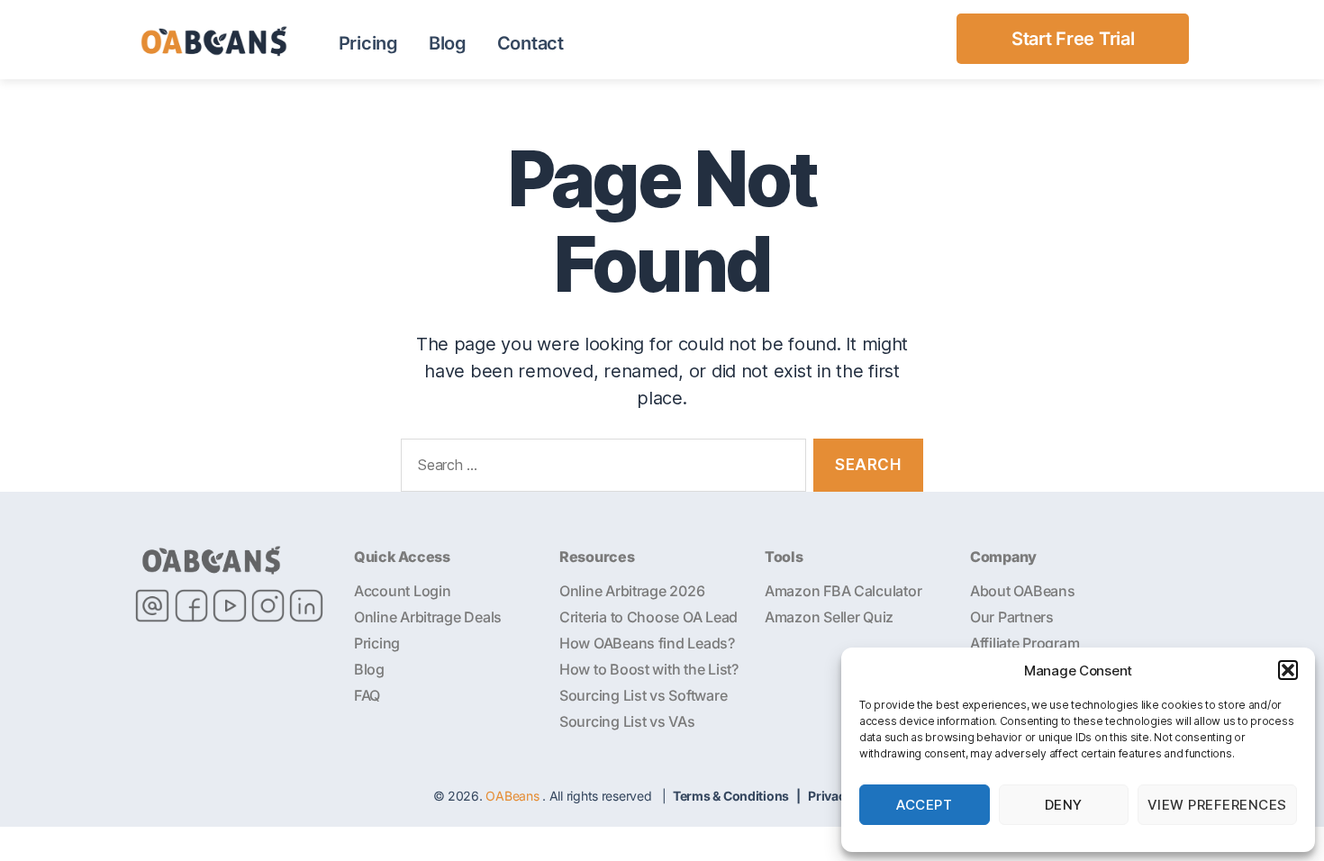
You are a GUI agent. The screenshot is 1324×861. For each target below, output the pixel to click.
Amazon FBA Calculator (843, 591)
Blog (448, 43)
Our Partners (1012, 617)
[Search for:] (600, 469)
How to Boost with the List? (649, 669)
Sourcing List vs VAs (627, 721)
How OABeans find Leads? (647, 643)
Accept (924, 804)
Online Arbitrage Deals (428, 617)
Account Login (402, 591)
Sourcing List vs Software (643, 695)
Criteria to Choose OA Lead (648, 617)
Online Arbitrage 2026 (631, 591)
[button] (1288, 670)
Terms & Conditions (731, 795)
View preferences (1217, 804)
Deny (1064, 804)
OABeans (512, 795)
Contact (530, 43)
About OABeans (1022, 591)
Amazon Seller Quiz (829, 617)
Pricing (368, 43)
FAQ (367, 695)
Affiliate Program (1024, 643)
